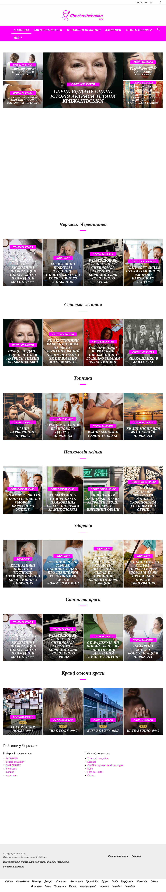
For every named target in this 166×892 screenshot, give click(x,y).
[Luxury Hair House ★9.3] (22, 711)
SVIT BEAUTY (13, 765)
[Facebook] (160, 2)
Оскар (91, 775)
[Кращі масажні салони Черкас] (103, 416)
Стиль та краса (139, 30)
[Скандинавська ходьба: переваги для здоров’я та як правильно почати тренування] (143, 564)
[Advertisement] (42, 139)
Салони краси (23, 716)
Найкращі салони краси (17, 753)
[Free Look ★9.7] (63, 711)
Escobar (91, 761)
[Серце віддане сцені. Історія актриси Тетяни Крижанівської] (83, 80)
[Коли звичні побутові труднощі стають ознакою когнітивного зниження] (63, 262)
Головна (21, 30)
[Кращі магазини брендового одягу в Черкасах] (63, 416)
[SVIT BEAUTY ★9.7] (103, 711)
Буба (90, 768)
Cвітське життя (48, 30)
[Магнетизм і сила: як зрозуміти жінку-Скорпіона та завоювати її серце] (143, 490)
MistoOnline (41, 857)
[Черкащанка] (83, 15)
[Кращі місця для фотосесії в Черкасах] (143, 416)
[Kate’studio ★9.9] (143, 711)
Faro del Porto (94, 771)
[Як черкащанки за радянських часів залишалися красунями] (143, 66)
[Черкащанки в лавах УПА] (143, 342)
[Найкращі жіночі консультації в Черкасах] (143, 637)
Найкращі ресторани (96, 753)
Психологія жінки (84, 30)
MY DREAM (12, 758)
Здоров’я (113, 30)
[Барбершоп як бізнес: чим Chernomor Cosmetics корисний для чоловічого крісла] (103, 262)
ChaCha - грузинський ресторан (105, 765)
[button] (158, 30)
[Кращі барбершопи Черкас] (22, 416)
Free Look (11, 768)
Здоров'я (63, 258)
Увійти (138, 2)
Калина (10, 771)
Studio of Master (15, 761)
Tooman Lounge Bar (98, 758)
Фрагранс (11, 775)
